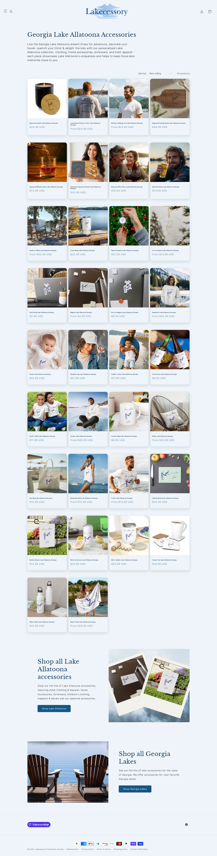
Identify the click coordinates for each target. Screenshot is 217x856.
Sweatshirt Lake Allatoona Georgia (164, 312)
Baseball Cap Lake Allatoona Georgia (83, 374)
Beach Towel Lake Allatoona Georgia (83, 622)
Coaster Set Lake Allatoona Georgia (164, 560)
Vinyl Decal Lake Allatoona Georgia (42, 312)
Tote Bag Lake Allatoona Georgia (41, 498)
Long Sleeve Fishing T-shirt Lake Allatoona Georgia (85, 124)
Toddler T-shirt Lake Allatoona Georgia (124, 374)
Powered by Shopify (55, 849)
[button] (11, 11)
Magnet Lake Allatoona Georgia (81, 312)
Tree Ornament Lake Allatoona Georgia (165, 250)
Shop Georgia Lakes (135, 789)
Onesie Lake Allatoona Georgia (40, 374)
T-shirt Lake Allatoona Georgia (121, 498)
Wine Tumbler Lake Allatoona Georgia (124, 560)
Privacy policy (87, 849)
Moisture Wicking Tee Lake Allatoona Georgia (127, 123)
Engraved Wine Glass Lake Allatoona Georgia (126, 187)
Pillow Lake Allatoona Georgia (162, 436)
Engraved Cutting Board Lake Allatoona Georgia (168, 123)
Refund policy (73, 849)
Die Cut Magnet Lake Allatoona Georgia (124, 312)
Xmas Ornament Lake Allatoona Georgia (124, 250)
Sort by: (142, 73)
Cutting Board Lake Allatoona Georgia (165, 498)
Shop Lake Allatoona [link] (54, 708)
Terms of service (104, 849)
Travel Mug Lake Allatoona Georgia (82, 250)
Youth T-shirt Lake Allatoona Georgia (42, 436)
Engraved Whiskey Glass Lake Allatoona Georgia (46, 187)
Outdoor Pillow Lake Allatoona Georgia (43, 250)
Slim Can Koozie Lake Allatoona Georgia (84, 560)
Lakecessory (40, 849)
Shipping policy (121, 849)
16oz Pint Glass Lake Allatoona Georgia (165, 187)
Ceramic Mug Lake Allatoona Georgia (124, 436)
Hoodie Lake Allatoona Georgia (81, 436)
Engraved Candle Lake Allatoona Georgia (44, 123)
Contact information (139, 849)
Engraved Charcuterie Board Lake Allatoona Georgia (85, 187)
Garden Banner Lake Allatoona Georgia (43, 560)
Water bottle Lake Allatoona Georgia (42, 622)
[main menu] (5, 12)
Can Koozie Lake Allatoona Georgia (164, 374)
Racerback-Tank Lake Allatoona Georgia (84, 498)
